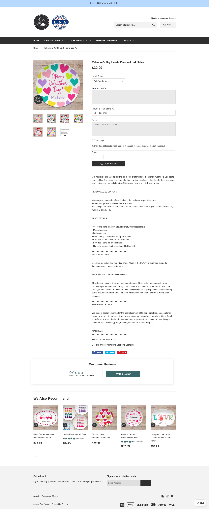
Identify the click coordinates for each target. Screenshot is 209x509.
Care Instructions (80, 40)
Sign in (154, 18)
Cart (170, 24)
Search (36, 496)
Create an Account (168, 18)
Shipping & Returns (106, 40)
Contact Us (128, 40)
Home (36, 40)
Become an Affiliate (50, 496)
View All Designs (53, 40)
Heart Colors (97, 76)
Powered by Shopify (60, 504)
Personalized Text (100, 88)
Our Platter (44, 504)
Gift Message (98, 140)
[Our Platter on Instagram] (172, 496)
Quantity (96, 152)
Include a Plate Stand (101, 108)
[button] (69, 438)
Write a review (123, 373)
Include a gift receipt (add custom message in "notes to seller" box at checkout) (129, 145)
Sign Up (145, 483)
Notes (94, 120)
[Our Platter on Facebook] (162, 496)
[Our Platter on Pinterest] (167, 496)
